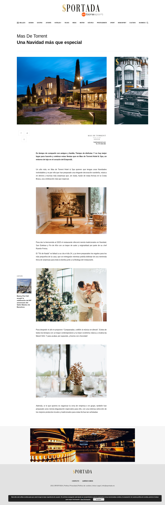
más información (85, 499)
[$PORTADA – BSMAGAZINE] (82, 11)
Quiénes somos (87, 481)
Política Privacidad (70, 486)
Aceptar (98, 499)
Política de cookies (84, 486)
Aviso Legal (96, 486)
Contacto (75, 481)
